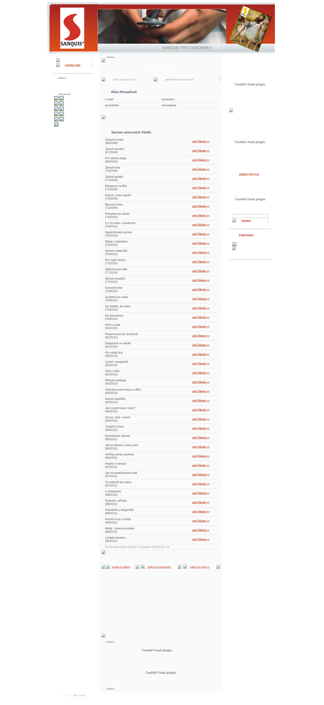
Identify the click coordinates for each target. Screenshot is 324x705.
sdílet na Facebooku (159, 566)
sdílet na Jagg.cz (200, 566)
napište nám (72, 65)
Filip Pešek (79, 695)
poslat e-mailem (121, 566)
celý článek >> (200, 141)
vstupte (246, 220)
